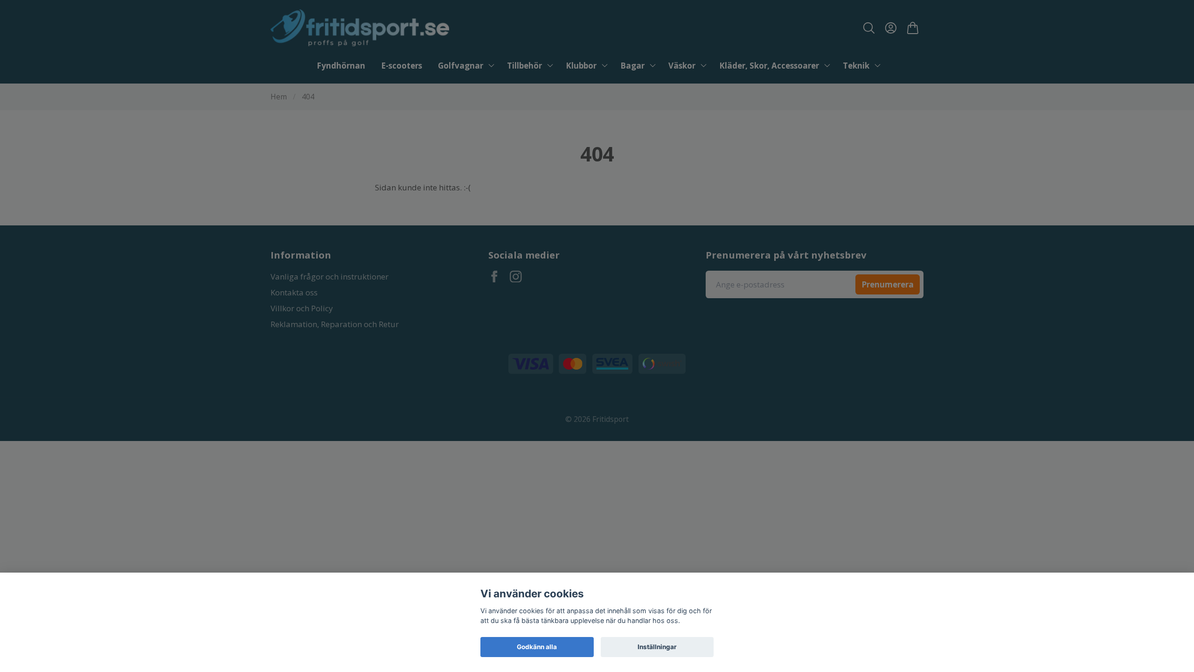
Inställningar (657, 647)
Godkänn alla (537, 647)
